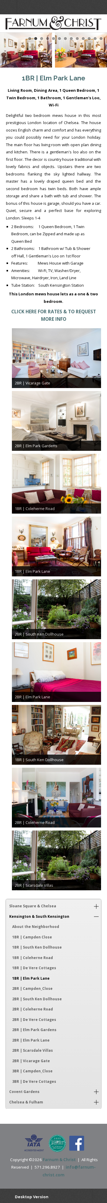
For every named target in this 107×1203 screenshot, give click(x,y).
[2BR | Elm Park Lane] (56, 672)
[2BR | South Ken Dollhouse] (56, 609)
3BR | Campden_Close (32, 1071)
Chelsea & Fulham (26, 1102)
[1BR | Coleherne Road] (56, 484)
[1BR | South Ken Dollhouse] (56, 735)
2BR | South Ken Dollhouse (37, 999)
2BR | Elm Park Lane (31, 1040)
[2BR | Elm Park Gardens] (56, 421)
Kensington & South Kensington (39, 916)
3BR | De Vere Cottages (34, 1081)
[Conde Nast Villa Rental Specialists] (57, 1143)
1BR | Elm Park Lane (31, 978)
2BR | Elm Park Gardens (34, 1029)
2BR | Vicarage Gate (31, 1060)
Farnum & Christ (59, 1159)
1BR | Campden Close (32, 937)
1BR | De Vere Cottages (34, 967)
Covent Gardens (24, 1091)
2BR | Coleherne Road (32, 1009)
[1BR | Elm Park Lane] (56, 546)
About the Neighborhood (35, 926)
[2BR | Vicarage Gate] (56, 358)
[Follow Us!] (76, 1143)
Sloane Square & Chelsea (32, 906)
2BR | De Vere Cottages (34, 1019)
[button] (96, 906)
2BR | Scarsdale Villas (32, 1050)
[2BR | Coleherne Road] (56, 798)
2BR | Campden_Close (32, 988)
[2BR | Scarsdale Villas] (56, 860)
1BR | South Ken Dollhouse (37, 947)
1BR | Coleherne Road (32, 957)
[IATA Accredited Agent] (34, 1143)
